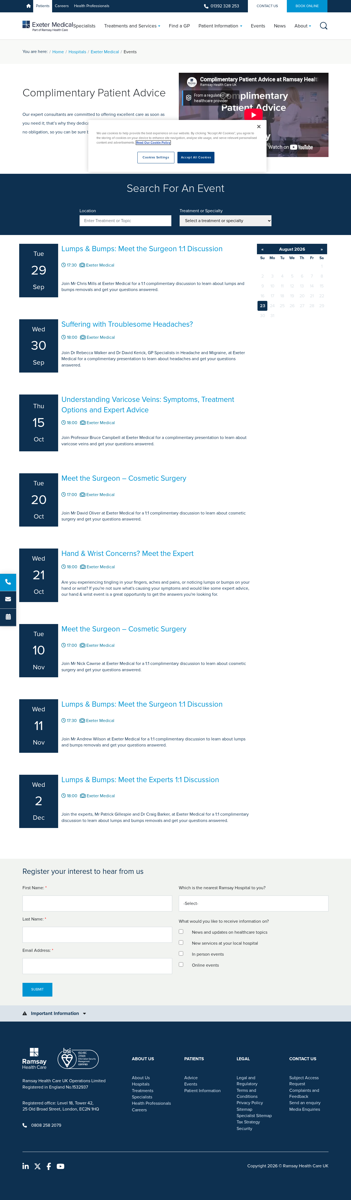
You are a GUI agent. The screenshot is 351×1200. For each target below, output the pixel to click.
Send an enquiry (305, 1103)
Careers (62, 6)
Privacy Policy (250, 1103)
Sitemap (244, 1109)
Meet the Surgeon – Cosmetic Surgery (123, 478)
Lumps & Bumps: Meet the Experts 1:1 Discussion (140, 779)
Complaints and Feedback (304, 1093)
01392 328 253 (225, 6)
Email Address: (38, 950)
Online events (205, 965)
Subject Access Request (304, 1081)
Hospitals (77, 52)
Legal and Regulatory (247, 1081)
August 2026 (292, 249)
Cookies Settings (156, 157)
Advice (191, 1078)
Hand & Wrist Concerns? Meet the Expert (127, 553)
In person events (208, 954)
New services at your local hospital (225, 943)
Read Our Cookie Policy (153, 142)
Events (190, 1084)
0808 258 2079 (46, 1125)
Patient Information (202, 1090)
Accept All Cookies (196, 157)
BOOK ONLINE (307, 6)
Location (88, 211)
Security (244, 1128)
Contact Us (267, 6)
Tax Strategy (248, 1122)
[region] (177, 146)
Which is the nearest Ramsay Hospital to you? (222, 888)
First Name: (35, 888)
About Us (141, 1078)
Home (58, 52)
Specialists (142, 1097)
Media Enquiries (304, 1109)
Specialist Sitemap (254, 1115)
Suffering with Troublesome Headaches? (127, 324)
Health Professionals (91, 6)
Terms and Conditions (247, 1093)
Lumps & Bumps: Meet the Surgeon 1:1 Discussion (142, 248)
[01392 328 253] (8, 582)
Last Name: (34, 919)
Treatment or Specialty (201, 211)
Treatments (142, 1090)
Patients (43, 6)
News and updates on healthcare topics (229, 932)
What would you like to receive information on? (224, 921)
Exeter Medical (105, 52)
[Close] (259, 127)
